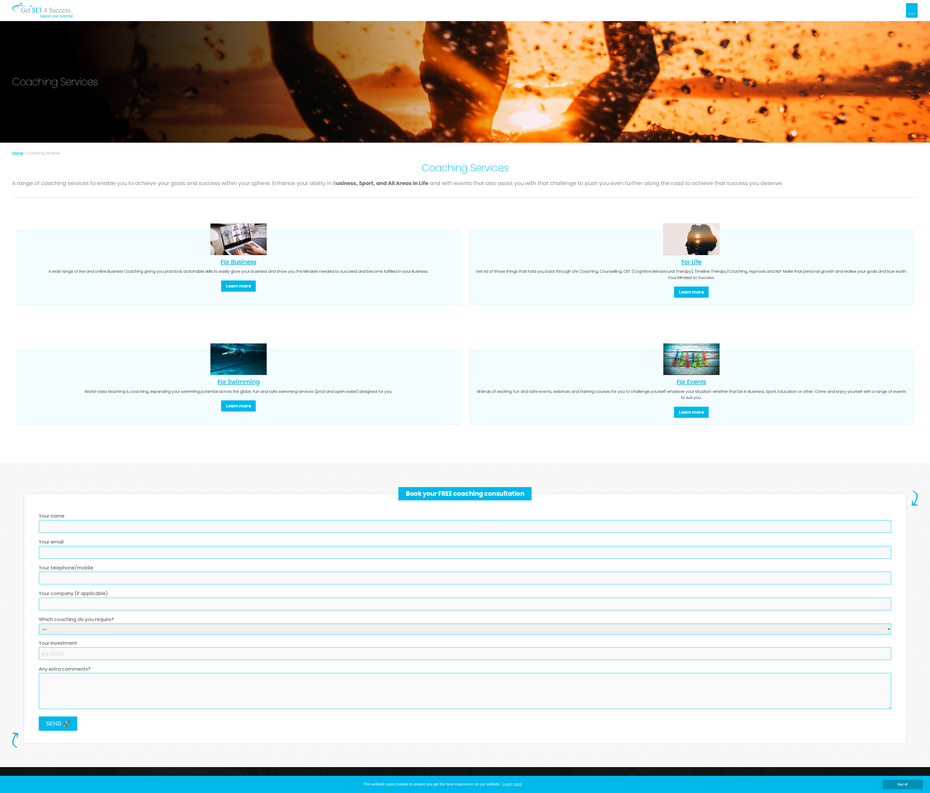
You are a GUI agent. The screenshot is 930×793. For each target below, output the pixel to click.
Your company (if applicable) (73, 593)
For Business (238, 261)
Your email (51, 542)
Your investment (58, 643)
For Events (691, 381)
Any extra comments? (65, 669)
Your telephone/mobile (66, 568)
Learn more (238, 286)
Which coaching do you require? (76, 619)
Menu (911, 14)
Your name (51, 516)
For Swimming (238, 381)
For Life (691, 261)
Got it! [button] (903, 784)
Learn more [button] (512, 784)
